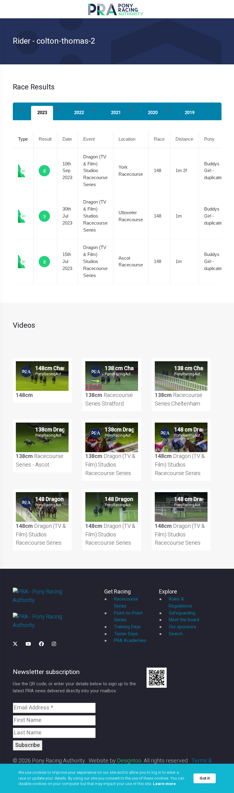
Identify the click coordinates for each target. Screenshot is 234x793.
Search (176, 634)
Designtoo (129, 761)
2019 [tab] (189, 113)
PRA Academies (130, 640)
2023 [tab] (42, 113)
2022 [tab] (79, 113)
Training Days (127, 627)
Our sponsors (182, 627)
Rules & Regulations (180, 602)
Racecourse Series (126, 602)
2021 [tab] (116, 113)
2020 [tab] (153, 113)
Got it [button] (205, 778)
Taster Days (126, 634)
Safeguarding (182, 613)
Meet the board (184, 620)
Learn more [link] (164, 784)
